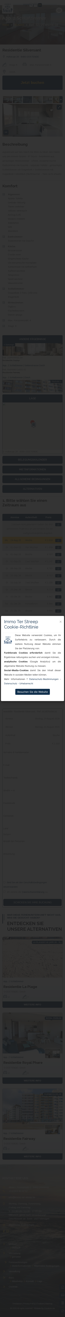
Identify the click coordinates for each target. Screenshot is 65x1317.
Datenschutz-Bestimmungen (44, 679)
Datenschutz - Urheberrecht (18, 683)
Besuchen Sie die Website (32, 691)
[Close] (60, 621)
